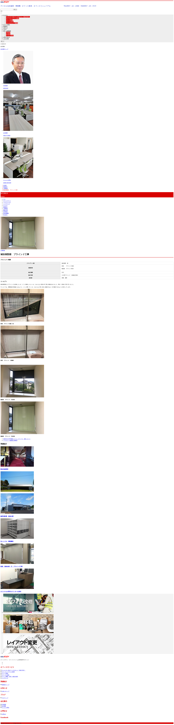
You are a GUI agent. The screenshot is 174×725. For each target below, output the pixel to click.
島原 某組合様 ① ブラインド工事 (11, 566)
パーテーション (7, 202)
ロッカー (5, 205)
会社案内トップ (4, 49)
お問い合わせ (6, 37)
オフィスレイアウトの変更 (12, 18)
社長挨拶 (8, 32)
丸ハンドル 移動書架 (7, 541)
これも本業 (6, 38)
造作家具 (5, 211)
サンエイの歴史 (10, 35)
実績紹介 (5, 26)
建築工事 (5, 210)
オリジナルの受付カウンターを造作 (11, 591)
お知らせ (5, 28)
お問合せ (4, 714)
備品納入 (5, 207)
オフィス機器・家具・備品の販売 (10, 676)
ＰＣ (4, 199)
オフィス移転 (9, 20)
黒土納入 (5, 215)
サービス (5, 15)
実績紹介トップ (5, 684)
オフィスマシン (7, 201)
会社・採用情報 (7, 31)
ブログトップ (5, 698)
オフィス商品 (6, 24)
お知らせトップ (5, 691)
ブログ (5, 29)
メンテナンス (6, 204)
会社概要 (8, 34)
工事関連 (5, 208)
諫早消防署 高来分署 (7, 516)
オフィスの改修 (10, 21)
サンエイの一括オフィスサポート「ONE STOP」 (18, 17)
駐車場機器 (6, 213)
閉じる (15, 9)
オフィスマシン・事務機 (12, 23)
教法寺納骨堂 (4, 469)
